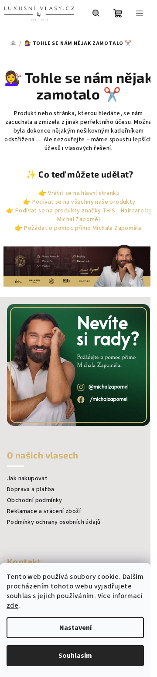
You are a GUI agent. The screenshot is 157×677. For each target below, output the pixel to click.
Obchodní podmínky (34, 500)
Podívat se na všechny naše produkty (84, 202)
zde (12, 605)
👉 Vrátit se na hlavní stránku (78, 193)
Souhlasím (75, 655)
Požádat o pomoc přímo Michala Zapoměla (83, 228)
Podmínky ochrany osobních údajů (53, 522)
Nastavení (75, 628)
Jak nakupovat (27, 478)
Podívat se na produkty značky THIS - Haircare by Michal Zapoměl (83, 215)
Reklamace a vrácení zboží (44, 511)
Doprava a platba (30, 489)
